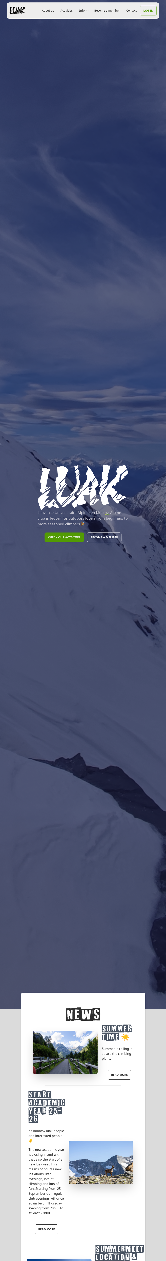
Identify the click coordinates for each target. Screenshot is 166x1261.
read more (119, 1075)
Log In (148, 10)
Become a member (107, 10)
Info (82, 10)
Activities (67, 10)
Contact (131, 10)
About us (48, 10)
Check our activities (64, 537)
